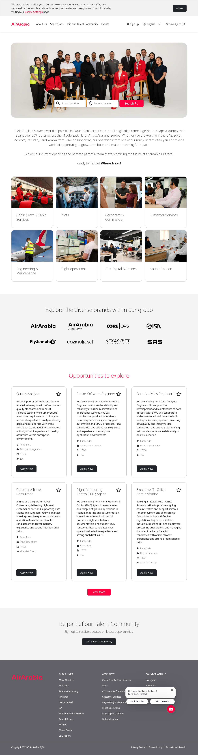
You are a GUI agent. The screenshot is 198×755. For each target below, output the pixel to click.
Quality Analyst (27, 394)
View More (99, 592)
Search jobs (57, 24)
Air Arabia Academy (68, 691)
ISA (60, 707)
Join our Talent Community (82, 24)
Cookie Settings (34, 12)
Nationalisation (110, 719)
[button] (132, 24)
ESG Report (65, 735)
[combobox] (70, 103)
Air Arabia (64, 685)
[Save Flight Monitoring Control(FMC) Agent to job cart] (118, 489)
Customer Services (111, 696)
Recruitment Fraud (175, 747)
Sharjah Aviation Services (71, 713)
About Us (41, 24)
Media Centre (66, 730)
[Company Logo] (20, 23)
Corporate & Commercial (115, 691)
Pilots (105, 685)
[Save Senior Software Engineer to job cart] (118, 394)
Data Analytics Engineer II (156, 394)
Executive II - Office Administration (151, 491)
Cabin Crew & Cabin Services (116, 680)
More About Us (66, 680)
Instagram (151, 680)
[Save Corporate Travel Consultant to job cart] (58, 489)
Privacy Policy (138, 747)
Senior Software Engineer (96, 394)
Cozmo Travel (66, 702)
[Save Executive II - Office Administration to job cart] (179, 489)
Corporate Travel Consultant (29, 491)
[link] (32, 202)
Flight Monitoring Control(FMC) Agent (91, 491)
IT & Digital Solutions (113, 713)
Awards (62, 724)
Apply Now (26, 468)
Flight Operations (111, 707)
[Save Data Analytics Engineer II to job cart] (179, 394)
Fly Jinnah (63, 696)
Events (105, 24)
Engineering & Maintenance (116, 702)
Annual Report (66, 719)
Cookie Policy (155, 747)
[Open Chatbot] (171, 709)
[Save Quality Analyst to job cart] (58, 394)
